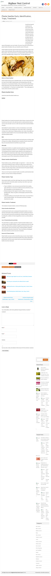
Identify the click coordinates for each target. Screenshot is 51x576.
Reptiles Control (39, 556)
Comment (4, 311)
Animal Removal (27, 7)
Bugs (37, 532)
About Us (41, 7)
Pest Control (9, 7)
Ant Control (38, 526)
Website (3, 339)
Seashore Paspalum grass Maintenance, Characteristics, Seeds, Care (25, 299)
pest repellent (38, 550)
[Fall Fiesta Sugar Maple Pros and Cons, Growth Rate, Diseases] (4, 279)
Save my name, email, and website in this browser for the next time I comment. (18, 347)
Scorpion (37, 563)
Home (3, 7)
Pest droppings (39, 548)
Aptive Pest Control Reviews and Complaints (44, 489)
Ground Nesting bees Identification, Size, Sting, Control (18, 291)
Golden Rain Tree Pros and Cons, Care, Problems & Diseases (45, 374)
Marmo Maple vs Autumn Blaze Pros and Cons (44, 394)
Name (3, 327)
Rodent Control (18, 7)
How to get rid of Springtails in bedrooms (47, 496)
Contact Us (4, 9)
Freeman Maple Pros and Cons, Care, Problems (47, 402)
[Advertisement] (13, 33)
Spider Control (39, 565)
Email (3, 333)
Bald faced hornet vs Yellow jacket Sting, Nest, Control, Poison (19, 286)
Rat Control (38, 554)
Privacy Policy (12, 9)
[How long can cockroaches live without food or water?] (4, 284)
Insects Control (39, 541)
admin (4, 21)
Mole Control (38, 543)
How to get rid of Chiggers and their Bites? (44, 459)
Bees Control (38, 528)
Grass (37, 539)
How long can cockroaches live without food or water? (18, 281)
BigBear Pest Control (19, 3)
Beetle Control (39, 530)
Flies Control (38, 535)
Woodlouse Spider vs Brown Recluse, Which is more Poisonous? (45, 439)
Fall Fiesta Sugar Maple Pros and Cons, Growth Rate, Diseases (19, 276)
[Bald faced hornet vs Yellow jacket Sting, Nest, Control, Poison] (4, 289)
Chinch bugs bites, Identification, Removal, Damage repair (47, 475)
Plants (37, 552)
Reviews (35, 7)
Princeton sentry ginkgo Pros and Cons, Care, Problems (45, 415)
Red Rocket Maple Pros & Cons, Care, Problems (44, 410)
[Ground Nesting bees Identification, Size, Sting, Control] (4, 294)
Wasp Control (38, 567)
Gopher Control (39, 537)
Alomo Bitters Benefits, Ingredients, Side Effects (45, 369)
